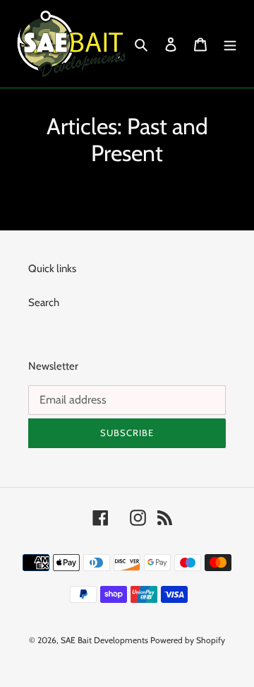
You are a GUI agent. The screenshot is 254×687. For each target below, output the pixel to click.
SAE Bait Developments (104, 640)
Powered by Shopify (187, 640)
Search (43, 302)
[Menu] (230, 44)
